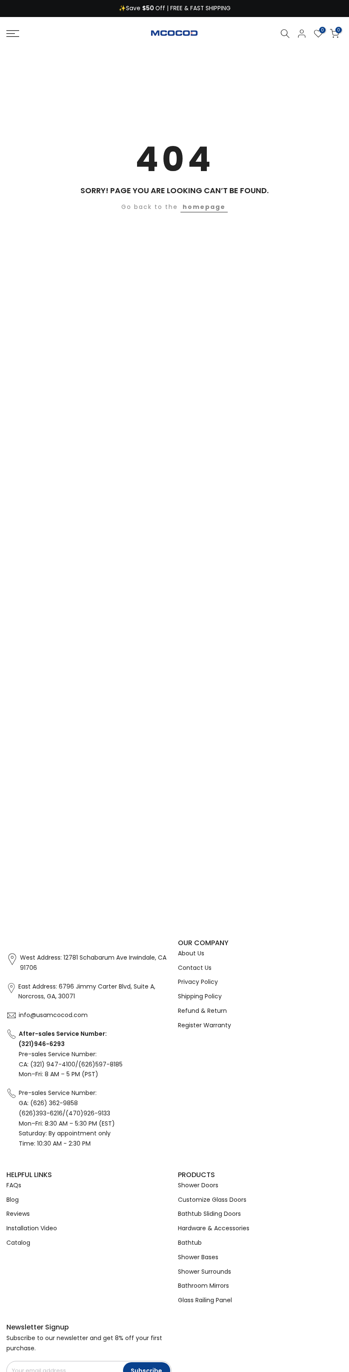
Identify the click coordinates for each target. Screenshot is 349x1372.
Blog (12, 1199)
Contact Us (195, 967)
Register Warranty (204, 1025)
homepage (204, 207)
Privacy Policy (198, 982)
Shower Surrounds (204, 1271)
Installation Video (31, 1228)
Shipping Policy (200, 996)
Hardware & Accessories (213, 1228)
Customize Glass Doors (212, 1199)
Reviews (18, 1213)
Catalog (18, 1242)
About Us (191, 953)
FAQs (13, 1185)
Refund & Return (202, 1010)
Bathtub (190, 1242)
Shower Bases (198, 1257)
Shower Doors (198, 1185)
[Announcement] (174, 8)
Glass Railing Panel (205, 1300)
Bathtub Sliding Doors (209, 1213)
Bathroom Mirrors (203, 1285)
